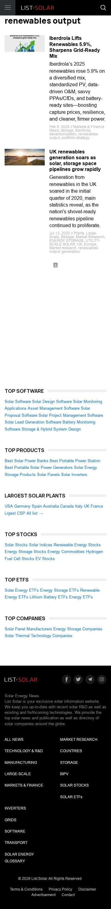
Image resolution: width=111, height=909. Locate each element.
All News (14, 739)
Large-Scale (18, 774)
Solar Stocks (16, 545)
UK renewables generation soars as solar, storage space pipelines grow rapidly (75, 160)
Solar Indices (40, 545)
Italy (79, 506)
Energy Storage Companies (77, 629)
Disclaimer (87, 889)
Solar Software (18, 401)
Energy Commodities (66, 551)
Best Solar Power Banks (26, 460)
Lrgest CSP (15, 513)
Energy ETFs (81, 597)
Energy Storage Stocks (25, 551)
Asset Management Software (54, 408)
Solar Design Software (52, 401)
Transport (16, 843)
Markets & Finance (24, 785)
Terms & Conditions (26, 889)
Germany (22, 506)
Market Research (78, 739)
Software (15, 831)
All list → (35, 513)
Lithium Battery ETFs (49, 597)
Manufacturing (21, 762)
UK (86, 506)
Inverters (15, 808)
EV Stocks (45, 558)
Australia (51, 506)
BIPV (64, 774)
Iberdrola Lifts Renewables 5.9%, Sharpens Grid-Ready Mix (74, 47)
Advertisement (43, 895)
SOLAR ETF (71, 797)
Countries (71, 751)
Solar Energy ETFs (22, 590)
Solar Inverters (74, 474)
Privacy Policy (60, 889)
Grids (10, 820)
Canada (67, 506)
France (97, 506)
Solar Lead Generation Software (33, 422)
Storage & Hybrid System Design (51, 429)
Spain (37, 506)
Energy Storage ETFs (59, 590)
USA (9, 506)
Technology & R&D (24, 751)
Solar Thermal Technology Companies (38, 635)
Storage (69, 762)
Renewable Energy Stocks (77, 545)
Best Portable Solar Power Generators (39, 467)
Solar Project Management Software (71, 415)
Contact (68, 895)
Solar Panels (48, 474)
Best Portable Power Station (75, 460)
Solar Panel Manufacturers (28, 629)
